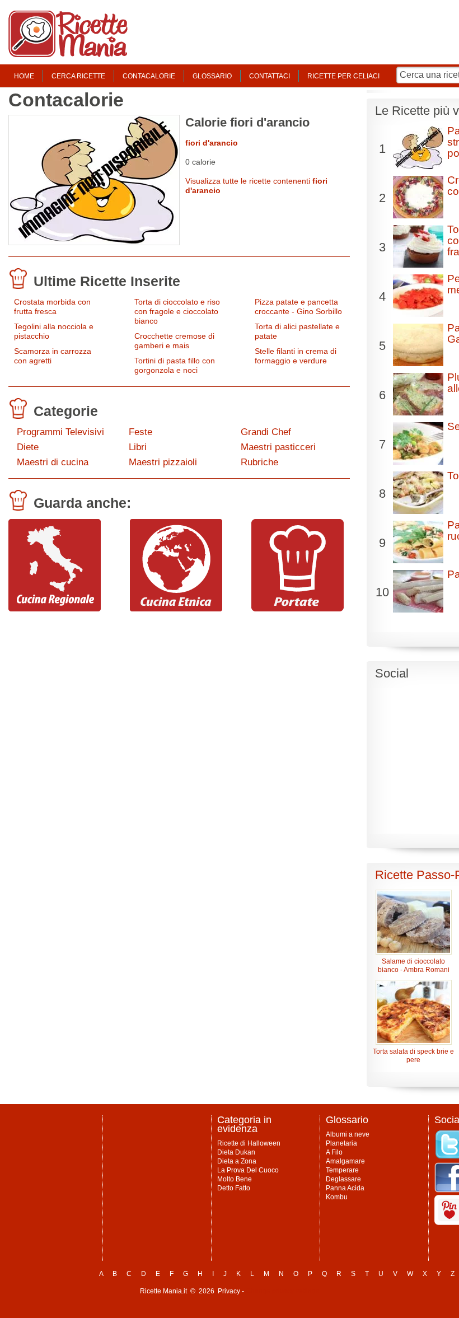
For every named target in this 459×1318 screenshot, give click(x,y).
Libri (138, 447)
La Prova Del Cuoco (248, 1170)
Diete (28, 447)
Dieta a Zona (236, 1161)
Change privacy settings (282, 1291)
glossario (212, 76)
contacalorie (149, 76)
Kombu (337, 1197)
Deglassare (343, 1179)
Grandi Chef (266, 432)
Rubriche (259, 462)
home (24, 76)
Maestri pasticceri (278, 447)
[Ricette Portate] (297, 608)
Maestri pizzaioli (163, 462)
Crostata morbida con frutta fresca (52, 306)
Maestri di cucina (52, 462)
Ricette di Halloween (248, 1143)
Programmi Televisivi (60, 432)
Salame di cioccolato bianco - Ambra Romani (413, 965)
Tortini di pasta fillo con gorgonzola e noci (174, 365)
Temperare (342, 1170)
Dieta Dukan (236, 1152)
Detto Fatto (233, 1188)
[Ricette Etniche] (176, 608)
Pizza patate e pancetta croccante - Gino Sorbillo (298, 306)
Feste (140, 432)
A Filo (334, 1152)
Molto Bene (234, 1179)
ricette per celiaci (343, 76)
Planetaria (341, 1143)
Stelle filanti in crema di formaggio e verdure (295, 356)
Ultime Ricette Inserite (107, 281)
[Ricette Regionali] (54, 608)
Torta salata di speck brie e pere (413, 1056)
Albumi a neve (347, 1134)
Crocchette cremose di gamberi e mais (174, 340)
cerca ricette (78, 76)
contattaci (269, 76)
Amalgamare (345, 1161)
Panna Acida (345, 1188)
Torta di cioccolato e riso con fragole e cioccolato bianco (177, 311)
